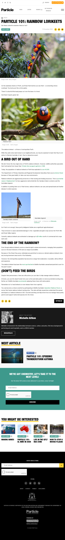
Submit (61, 465)
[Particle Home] (7, 9)
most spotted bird (27, 264)
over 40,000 (45, 169)
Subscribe (32, 402)
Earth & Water (5, 29)
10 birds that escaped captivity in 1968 (33, 166)
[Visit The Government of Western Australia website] (32, 496)
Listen (29, 9)
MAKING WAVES (7, 440)
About (21, 488)
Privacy (34, 488)
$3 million (39, 236)
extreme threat (58, 173)
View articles (8, 333)
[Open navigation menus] (62, 10)
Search (38, 9)
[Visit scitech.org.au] (58, 2)
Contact (27, 488)
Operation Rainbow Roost (52, 288)
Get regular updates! (48, 10)
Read (20, 9)
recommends (22, 281)
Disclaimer (42, 488)
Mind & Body (30, 352)
